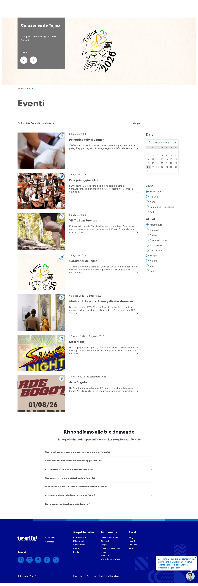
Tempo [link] (132, 548)
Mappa (153, 255)
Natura (153, 260)
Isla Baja (154, 196)
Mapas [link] (104, 544)
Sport (153, 271)
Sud (152, 212)
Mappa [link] (136, 123)
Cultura (153, 235)
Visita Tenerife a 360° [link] (111, 559)
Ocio (152, 265)
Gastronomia (156, 250)
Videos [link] (104, 552)
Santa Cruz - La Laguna (162, 207)
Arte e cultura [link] (79, 537)
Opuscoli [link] (105, 541)
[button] (23, 60)
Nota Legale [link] (78, 576)
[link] (21, 88)
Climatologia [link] (79, 541)
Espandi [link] (25, 40)
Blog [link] (131, 537)
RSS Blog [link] (133, 544)
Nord (152, 201)
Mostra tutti (156, 191)
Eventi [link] (132, 541)
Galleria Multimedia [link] (110, 537)
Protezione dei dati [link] (95, 576)
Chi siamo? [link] (50, 537)
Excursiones (156, 245)
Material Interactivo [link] (110, 548)
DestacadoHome (158, 240)
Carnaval (154, 230)
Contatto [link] (49, 541)
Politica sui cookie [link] (114, 576)
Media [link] (76, 548)
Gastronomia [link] (79, 544)
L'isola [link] (76, 552)
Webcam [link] (105, 555)
